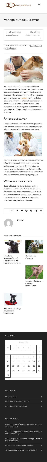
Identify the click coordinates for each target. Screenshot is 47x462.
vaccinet (24, 98)
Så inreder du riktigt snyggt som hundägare (12, 311)
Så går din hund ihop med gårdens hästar (21, 450)
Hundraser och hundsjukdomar (17, 401)
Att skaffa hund (11, 396)
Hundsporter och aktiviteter (16, 406)
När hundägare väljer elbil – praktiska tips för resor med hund (22, 426)
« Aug (7, 379)
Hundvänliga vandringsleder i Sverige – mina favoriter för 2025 (22, 440)
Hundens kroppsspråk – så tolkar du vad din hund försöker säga (22, 433)
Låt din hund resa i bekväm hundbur (19, 445)
